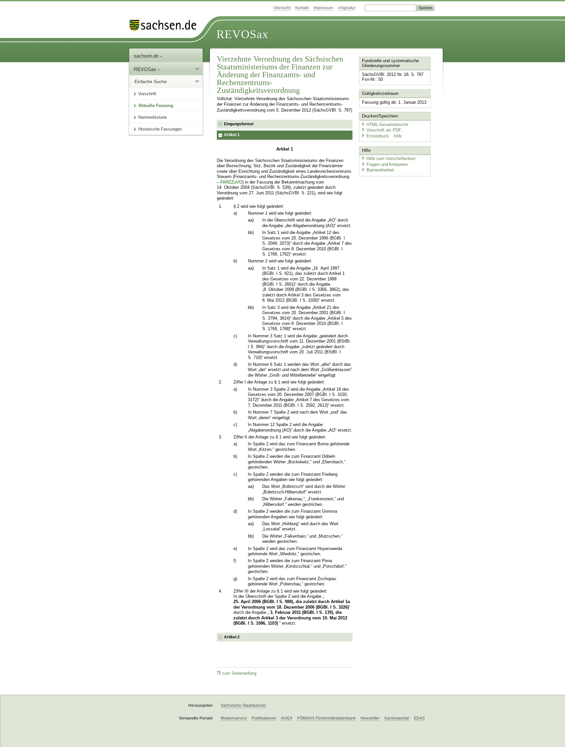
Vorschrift (147, 93)
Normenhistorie (152, 117)
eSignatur (346, 8)
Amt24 (286, 718)
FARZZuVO (231, 182)
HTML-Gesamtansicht (387, 124)
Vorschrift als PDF (384, 130)
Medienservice (234, 718)
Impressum (323, 8)
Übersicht (281, 8)
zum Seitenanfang (239, 673)
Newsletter (370, 718)
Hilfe (398, 136)
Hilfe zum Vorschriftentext (391, 158)
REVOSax (242, 34)
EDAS (419, 718)
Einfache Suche (150, 81)
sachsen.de (147, 56)
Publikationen (264, 718)
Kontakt (302, 8)
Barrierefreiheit (380, 170)
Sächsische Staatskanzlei (243, 705)
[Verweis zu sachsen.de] (165, 25)
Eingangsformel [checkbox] (238, 124)
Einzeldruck (378, 135)
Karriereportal (397, 718)
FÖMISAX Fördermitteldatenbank (326, 718)
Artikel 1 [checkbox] (232, 135)
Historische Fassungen (160, 129)
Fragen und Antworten (387, 164)
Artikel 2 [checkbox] (232, 637)
